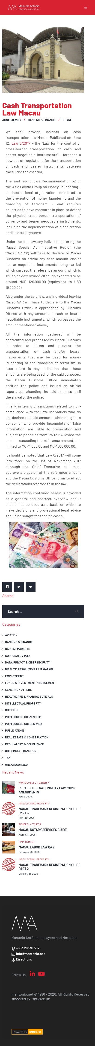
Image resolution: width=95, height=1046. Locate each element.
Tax (7, 758)
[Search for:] (43, 611)
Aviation (11, 635)
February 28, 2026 (29, 852)
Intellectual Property (23, 703)
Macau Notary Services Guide (43, 830)
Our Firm (11, 710)
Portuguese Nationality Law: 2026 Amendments (46, 790)
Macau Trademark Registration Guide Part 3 (49, 811)
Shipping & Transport (21, 751)
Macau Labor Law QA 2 (37, 847)
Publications (15, 730)
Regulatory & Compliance (24, 744)
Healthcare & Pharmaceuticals (29, 696)
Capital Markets (17, 649)
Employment (14, 676)
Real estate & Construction (26, 737)
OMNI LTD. (35, 1032)
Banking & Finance (42, 120)
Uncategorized (16, 764)
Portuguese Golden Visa (23, 724)
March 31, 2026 (27, 834)
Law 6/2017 (21, 143)
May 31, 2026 (26, 796)
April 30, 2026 (27, 817)
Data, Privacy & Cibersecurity (27, 662)
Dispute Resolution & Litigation (29, 669)
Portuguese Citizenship (23, 717)
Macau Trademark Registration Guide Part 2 (49, 867)
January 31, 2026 (28, 873)
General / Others (18, 689)
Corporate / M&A (17, 656)
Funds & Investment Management (30, 683)
